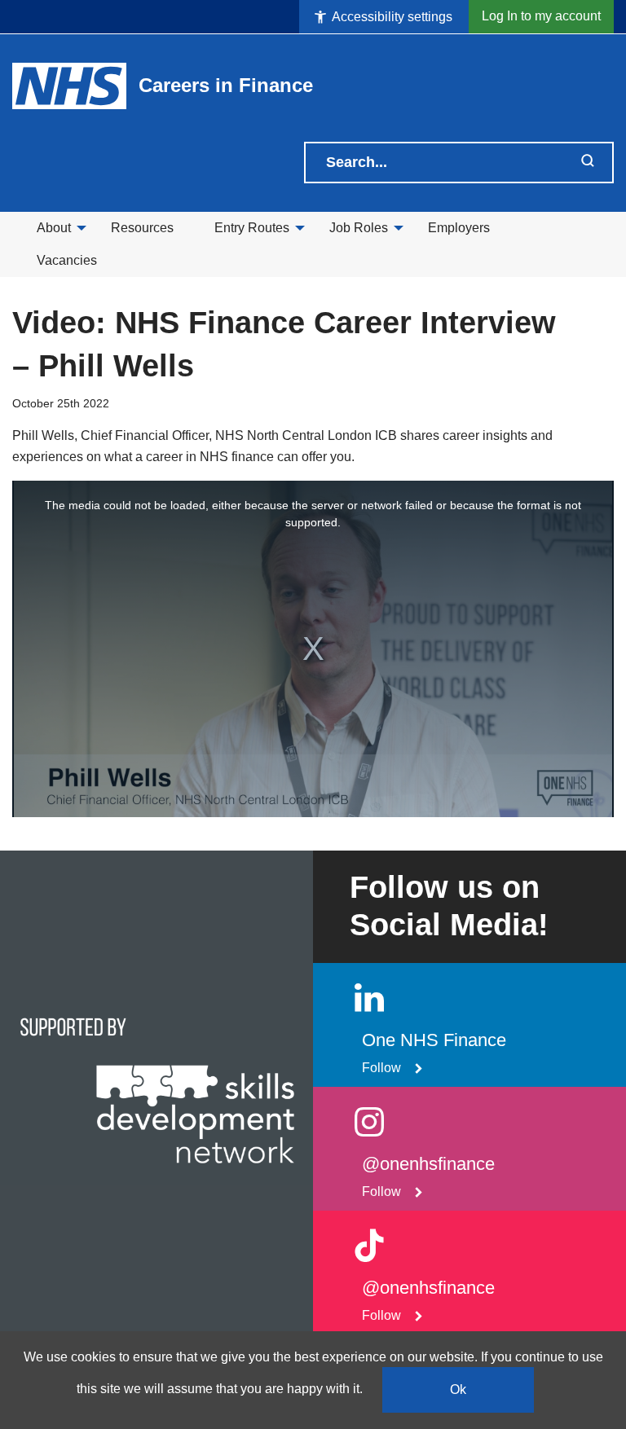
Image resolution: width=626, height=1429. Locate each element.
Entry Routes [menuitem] (251, 228)
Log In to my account (541, 16)
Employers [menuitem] (459, 228)
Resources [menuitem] (142, 228)
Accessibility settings (390, 17)
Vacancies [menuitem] (67, 260)
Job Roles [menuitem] (358, 228)
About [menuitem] (54, 228)
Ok (458, 1389)
